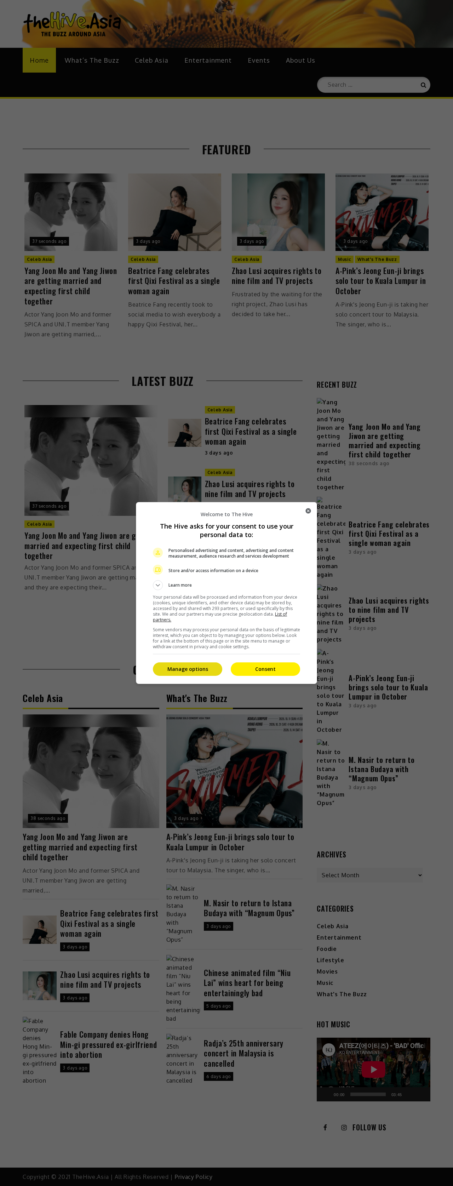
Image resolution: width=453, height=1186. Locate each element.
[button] (226, 585)
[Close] (308, 511)
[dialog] (226, 593)
